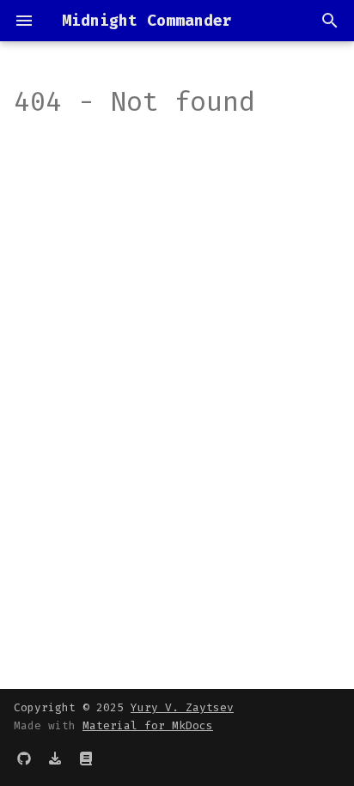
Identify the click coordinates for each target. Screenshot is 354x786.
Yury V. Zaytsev (182, 707)
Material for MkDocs (147, 725)
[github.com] (24, 758)
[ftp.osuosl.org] (55, 758)
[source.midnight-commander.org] (86, 758)
